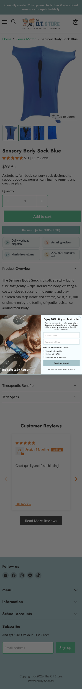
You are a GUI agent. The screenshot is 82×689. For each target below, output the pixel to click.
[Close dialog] (80, 317)
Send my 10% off (61, 363)
